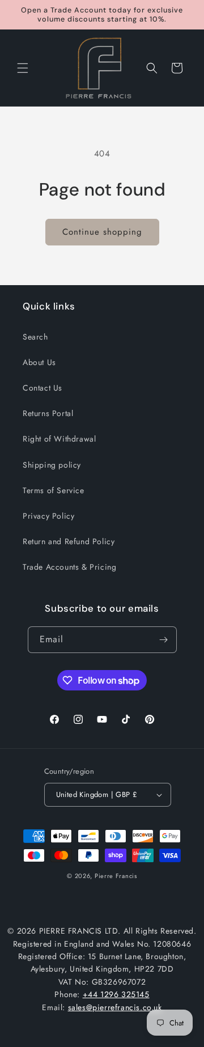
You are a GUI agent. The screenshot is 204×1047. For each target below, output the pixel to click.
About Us (39, 362)
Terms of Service (53, 490)
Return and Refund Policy (68, 541)
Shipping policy (52, 464)
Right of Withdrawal (59, 438)
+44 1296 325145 (116, 994)
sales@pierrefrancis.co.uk (115, 1007)
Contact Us (42, 387)
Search (35, 336)
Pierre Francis (116, 875)
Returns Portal (48, 413)
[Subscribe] (163, 639)
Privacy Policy (48, 516)
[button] (22, 68)
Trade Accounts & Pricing (69, 567)
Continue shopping (102, 232)
